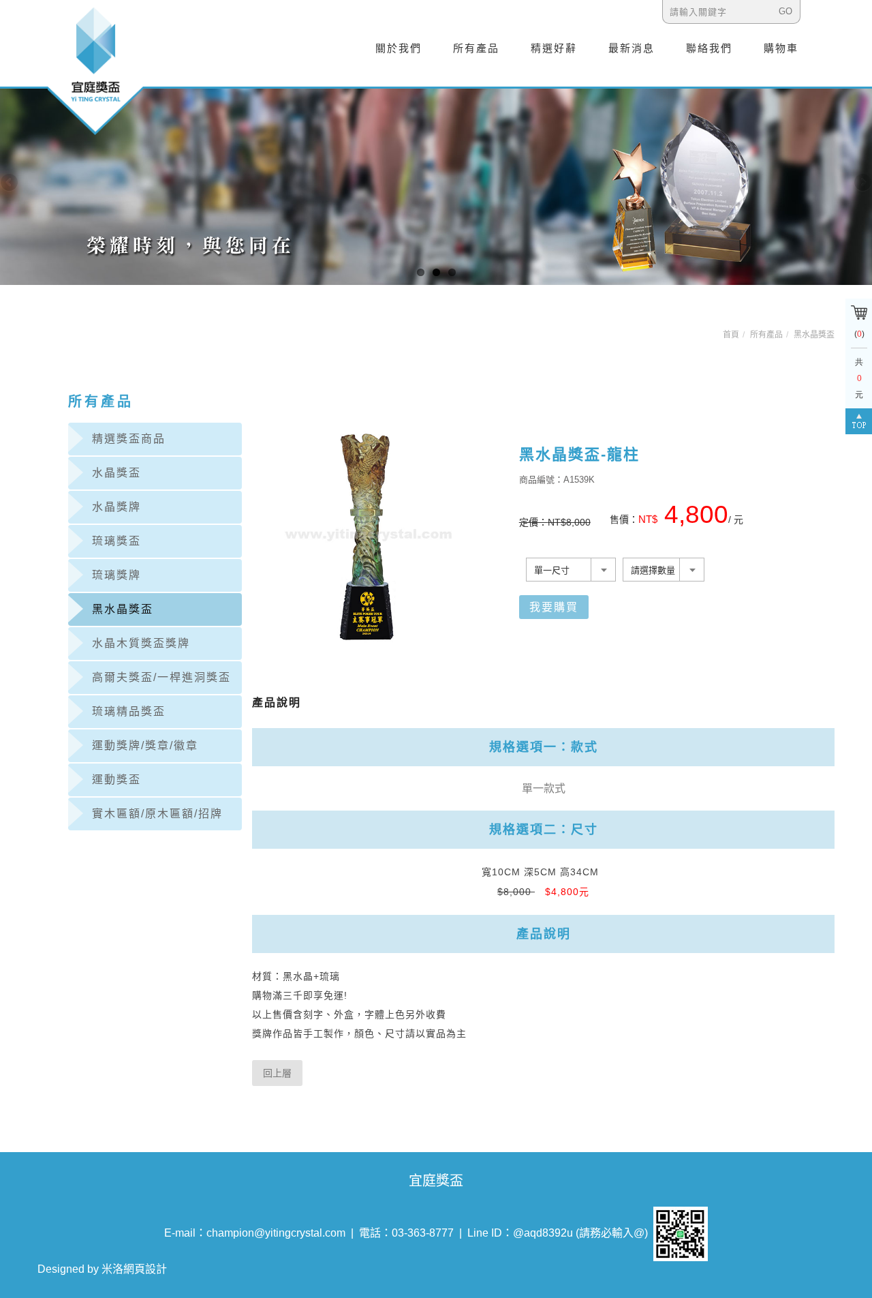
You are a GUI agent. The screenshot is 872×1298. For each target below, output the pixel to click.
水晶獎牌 (116, 507)
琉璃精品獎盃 (129, 711)
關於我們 (398, 48)
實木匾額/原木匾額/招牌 (157, 813)
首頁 (731, 334)
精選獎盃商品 (129, 438)
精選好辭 (554, 48)
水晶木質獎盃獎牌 (141, 643)
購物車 (781, 48)
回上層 (277, 1073)
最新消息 (631, 48)
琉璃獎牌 (116, 575)
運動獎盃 (116, 779)
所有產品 (476, 48)
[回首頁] (95, 70)
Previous (10, 183)
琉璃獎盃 (116, 541)
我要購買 (553, 607)
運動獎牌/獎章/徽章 (145, 745)
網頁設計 (145, 1269)
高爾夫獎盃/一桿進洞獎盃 (161, 677)
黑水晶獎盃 (814, 334)
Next (862, 183)
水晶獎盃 (116, 473)
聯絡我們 (709, 48)
